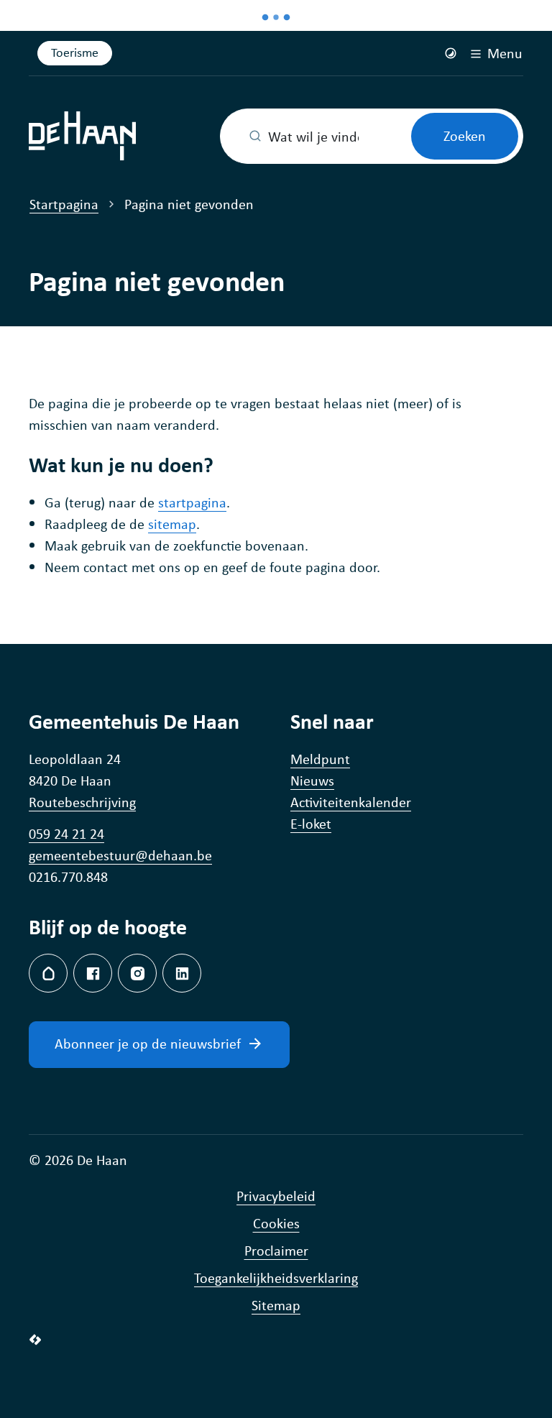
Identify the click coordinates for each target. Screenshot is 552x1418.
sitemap (172, 523)
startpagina (192, 502)
